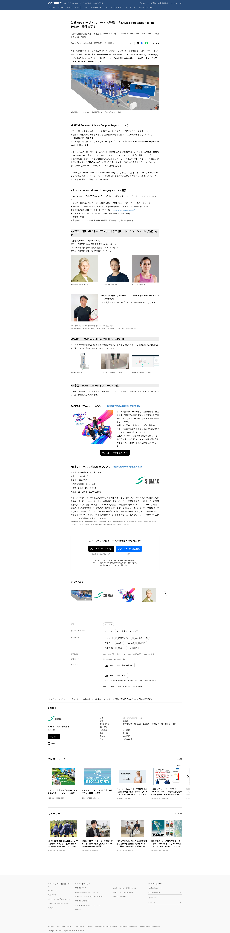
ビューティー (96, 7)
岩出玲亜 (121, 648)
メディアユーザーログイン (101, 549)
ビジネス (133, 7)
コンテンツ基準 (79, 926)
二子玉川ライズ (141, 638)
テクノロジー (58, 7)
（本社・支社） (121, 654)
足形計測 (133, 648)
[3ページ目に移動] (179, 765)
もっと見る (178, 759)
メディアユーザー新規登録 (129, 549)
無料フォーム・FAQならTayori (123, 892)
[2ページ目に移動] (178, 765)
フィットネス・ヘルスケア (127, 631)
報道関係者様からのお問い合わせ (106, 926)
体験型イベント (124, 638)
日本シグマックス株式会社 (81, 699)
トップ (51, 699)
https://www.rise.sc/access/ (123, 210)
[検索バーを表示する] (180, 3)
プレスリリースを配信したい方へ (58, 903)
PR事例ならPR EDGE (119, 897)
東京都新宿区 (108, 654)
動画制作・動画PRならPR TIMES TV (86, 892)
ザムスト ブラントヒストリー (115, 453)
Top (49, 7)
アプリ (77, 7)
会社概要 (51, 926)
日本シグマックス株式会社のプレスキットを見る (123, 686)
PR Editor (78, 910)
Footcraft (130, 643)
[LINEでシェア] (146, 43)
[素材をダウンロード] (153, 43)
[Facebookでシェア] (142, 43)
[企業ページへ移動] (55, 719)
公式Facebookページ (155, 888)
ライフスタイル (122, 7)
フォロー (54, 737)
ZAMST (119, 643)
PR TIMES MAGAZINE (82, 901)
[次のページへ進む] (165, 594)
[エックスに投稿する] (138, 43)
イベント (108, 624)
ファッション (109, 7)
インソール (109, 638)
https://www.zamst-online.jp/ (114, 659)
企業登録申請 (163, 3)
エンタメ (85, 7)
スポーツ (150, 7)
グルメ (141, 7)
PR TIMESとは (52, 890)
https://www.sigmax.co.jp (132, 718)
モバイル (68, 7)
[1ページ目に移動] (177, 765)
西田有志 (141, 643)
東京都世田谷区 (134, 654)
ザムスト (108, 643)
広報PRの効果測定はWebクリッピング (87, 905)
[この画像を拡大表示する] (81, 595)
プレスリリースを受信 (147, 3)
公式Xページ (152, 898)
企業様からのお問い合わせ (128, 926)
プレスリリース (62, 699)
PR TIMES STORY (80, 888)
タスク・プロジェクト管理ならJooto (124, 888)
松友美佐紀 (109, 648)
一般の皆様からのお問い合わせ (150, 926)
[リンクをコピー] (157, 43)
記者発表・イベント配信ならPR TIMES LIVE (89, 897)
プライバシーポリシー (64, 926)
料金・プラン (52, 895)
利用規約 (89, 926)
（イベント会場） (149, 654)
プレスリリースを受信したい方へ (58, 899)
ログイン (174, 3)
